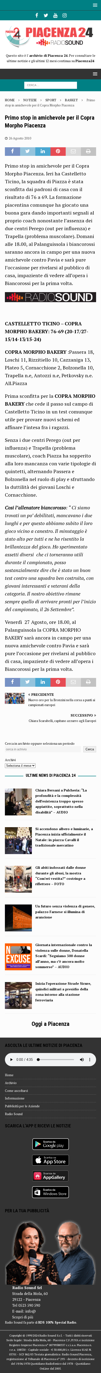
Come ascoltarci (16, 1090)
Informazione (15, 1098)
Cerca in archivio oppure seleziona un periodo (40, 743)
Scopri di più (22, 1317)
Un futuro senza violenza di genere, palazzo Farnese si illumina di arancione (65, 911)
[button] (94, 5)
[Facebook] (36, 15)
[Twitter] (46, 15)
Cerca (90, 749)
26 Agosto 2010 (20, 138)
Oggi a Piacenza (50, 1023)
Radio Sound (14, 1114)
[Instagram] (64, 15)
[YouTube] (55, 15)
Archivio (11, 1083)
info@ (30, 1311)
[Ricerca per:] (50, 84)
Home (9, 1075)
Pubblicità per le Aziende (22, 1106)
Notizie (30, 100)
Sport (50, 100)
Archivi (10, 759)
